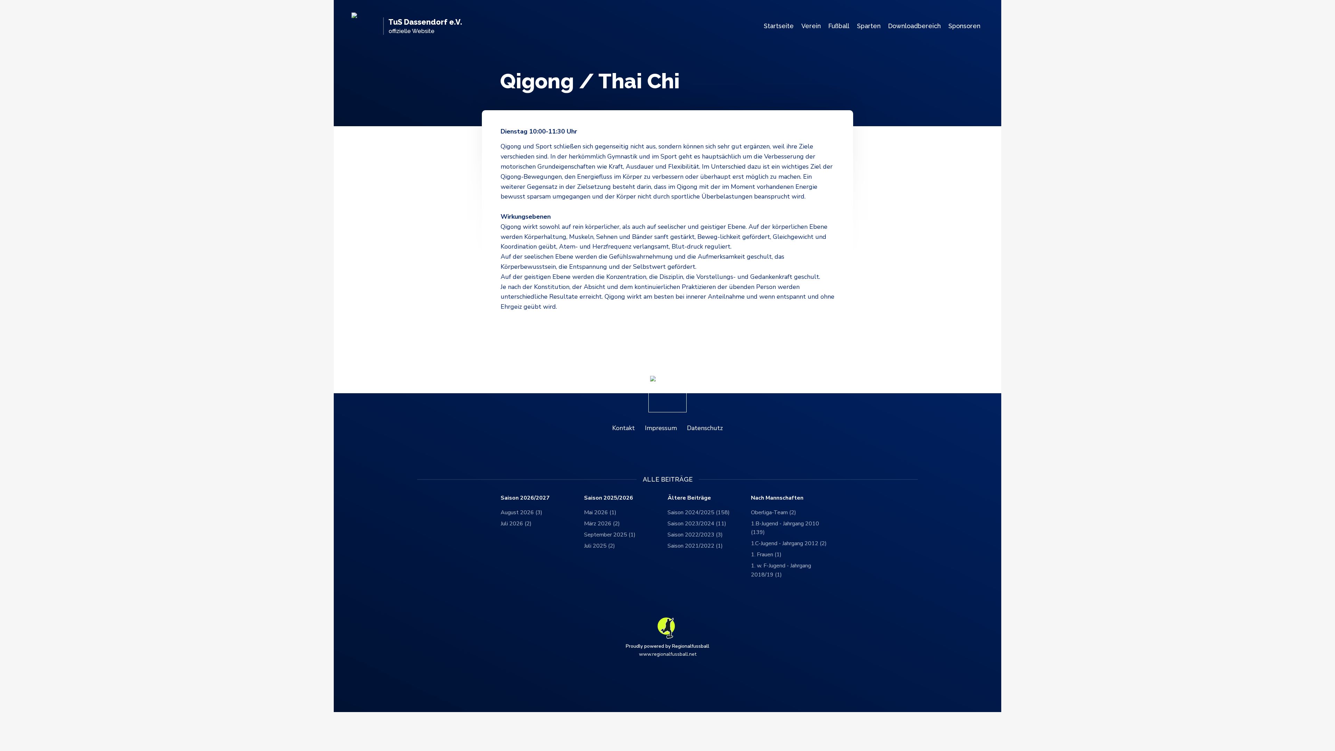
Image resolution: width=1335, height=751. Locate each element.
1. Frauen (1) (766, 554)
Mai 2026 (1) (600, 512)
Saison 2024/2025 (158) (699, 512)
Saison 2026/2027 (525, 498)
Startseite (779, 26)
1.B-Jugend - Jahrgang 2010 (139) (785, 528)
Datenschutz (705, 428)
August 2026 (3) (521, 512)
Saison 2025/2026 (608, 498)
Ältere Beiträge (689, 498)
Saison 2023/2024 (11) (697, 523)
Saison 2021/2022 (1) (695, 546)
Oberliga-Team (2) (773, 512)
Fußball (838, 26)
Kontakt (623, 428)
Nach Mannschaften (777, 498)
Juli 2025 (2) (599, 546)
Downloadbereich (914, 26)
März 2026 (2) (602, 523)
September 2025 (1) (610, 535)
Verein (811, 26)
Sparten (869, 26)
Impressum (661, 428)
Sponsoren (964, 26)
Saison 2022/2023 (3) (695, 535)
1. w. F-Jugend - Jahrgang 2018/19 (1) (781, 570)
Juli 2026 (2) (516, 523)
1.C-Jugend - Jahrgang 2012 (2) (789, 543)
